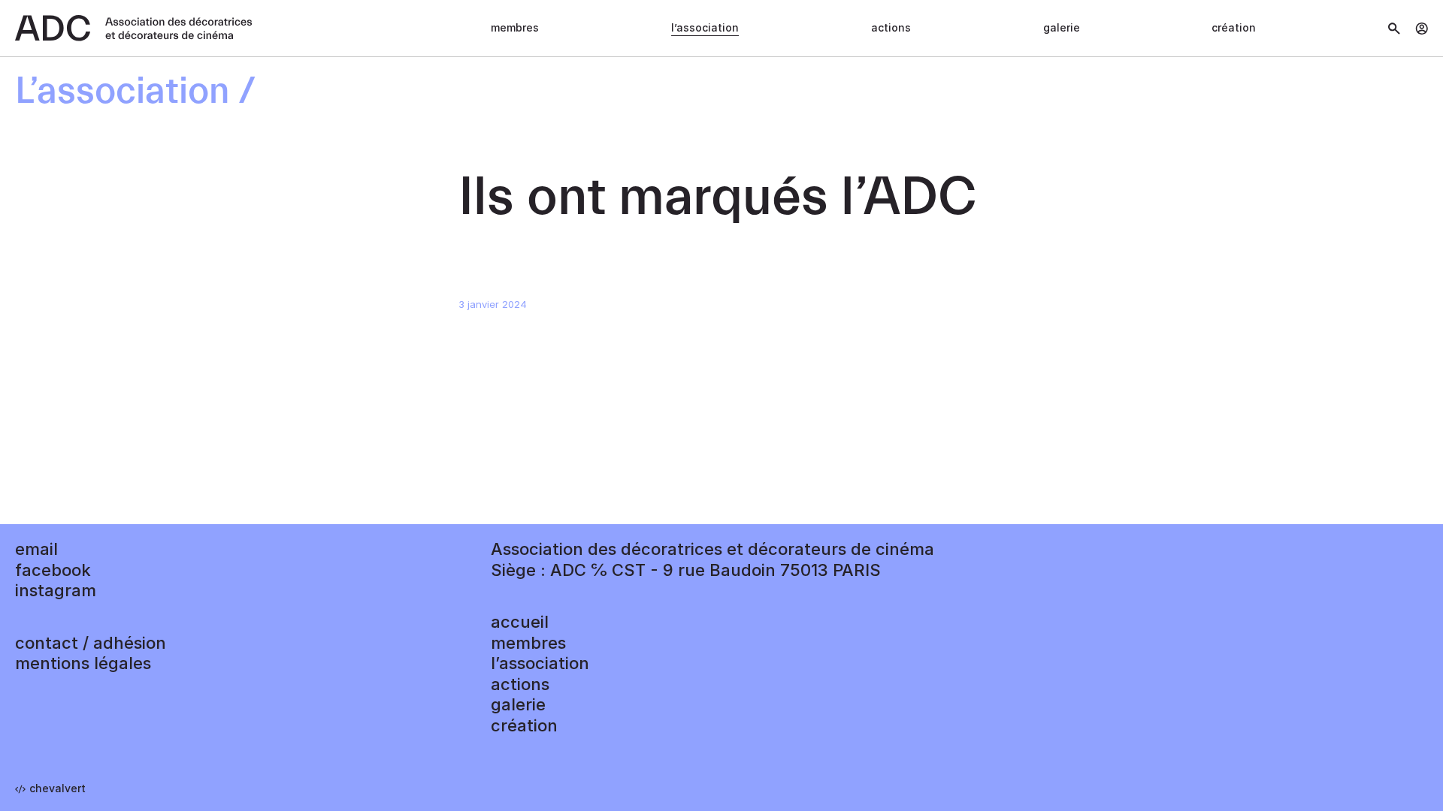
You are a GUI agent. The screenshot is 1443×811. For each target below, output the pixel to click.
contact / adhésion (90, 643)
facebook (53, 570)
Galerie (1061, 27)
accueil (520, 622)
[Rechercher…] (1394, 29)
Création (1234, 27)
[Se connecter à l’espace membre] (1421, 29)
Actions (891, 27)
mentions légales (83, 663)
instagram (55, 590)
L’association (705, 27)
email (36, 549)
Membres (515, 27)
